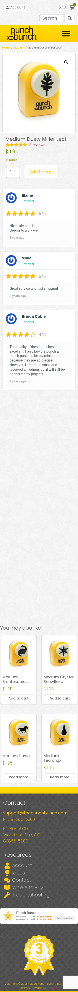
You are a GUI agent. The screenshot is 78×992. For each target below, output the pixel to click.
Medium (19, 47)
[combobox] (51, 18)
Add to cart (41, 172)
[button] (66, 62)
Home (6, 47)
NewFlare (53, 988)
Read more (18, 777)
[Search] (69, 18)
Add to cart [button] (18, 698)
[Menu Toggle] (66, 33)
